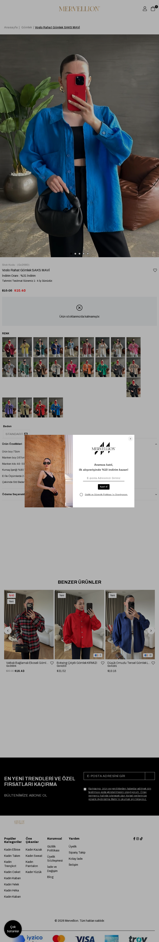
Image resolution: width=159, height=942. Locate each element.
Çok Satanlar (13, 929)
